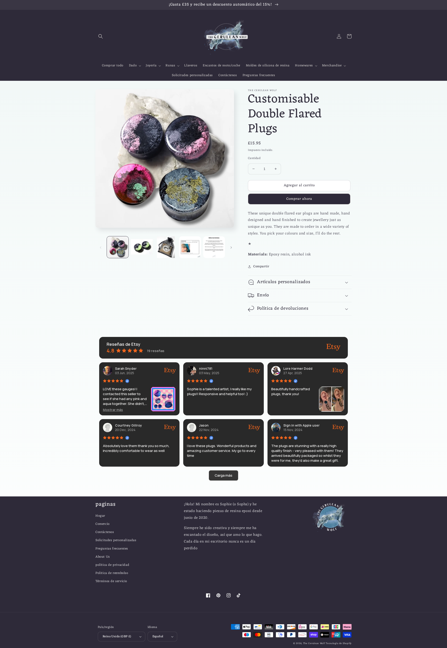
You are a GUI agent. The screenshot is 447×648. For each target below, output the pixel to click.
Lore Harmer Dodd (297, 368)
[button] (100, 36)
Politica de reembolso (111, 573)
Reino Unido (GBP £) (117, 636)
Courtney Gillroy (128, 425)
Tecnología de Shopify (339, 643)
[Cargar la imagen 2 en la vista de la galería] (141, 247)
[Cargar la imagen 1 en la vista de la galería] (118, 247)
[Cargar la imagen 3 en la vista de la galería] (166, 247)
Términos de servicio (111, 581)
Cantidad (254, 158)
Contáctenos (104, 532)
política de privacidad (112, 565)
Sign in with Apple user (301, 425)
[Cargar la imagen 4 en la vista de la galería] (190, 247)
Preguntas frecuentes (111, 549)
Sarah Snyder (126, 368)
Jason (204, 425)
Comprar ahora (299, 199)
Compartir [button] (261, 266)
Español (157, 636)
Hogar (100, 516)
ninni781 (205, 368)
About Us (102, 557)
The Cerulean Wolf (314, 643)
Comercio (102, 524)
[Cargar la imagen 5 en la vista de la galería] (214, 247)
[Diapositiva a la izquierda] (100, 247)
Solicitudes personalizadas (115, 540)
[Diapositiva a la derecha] (231, 247)
